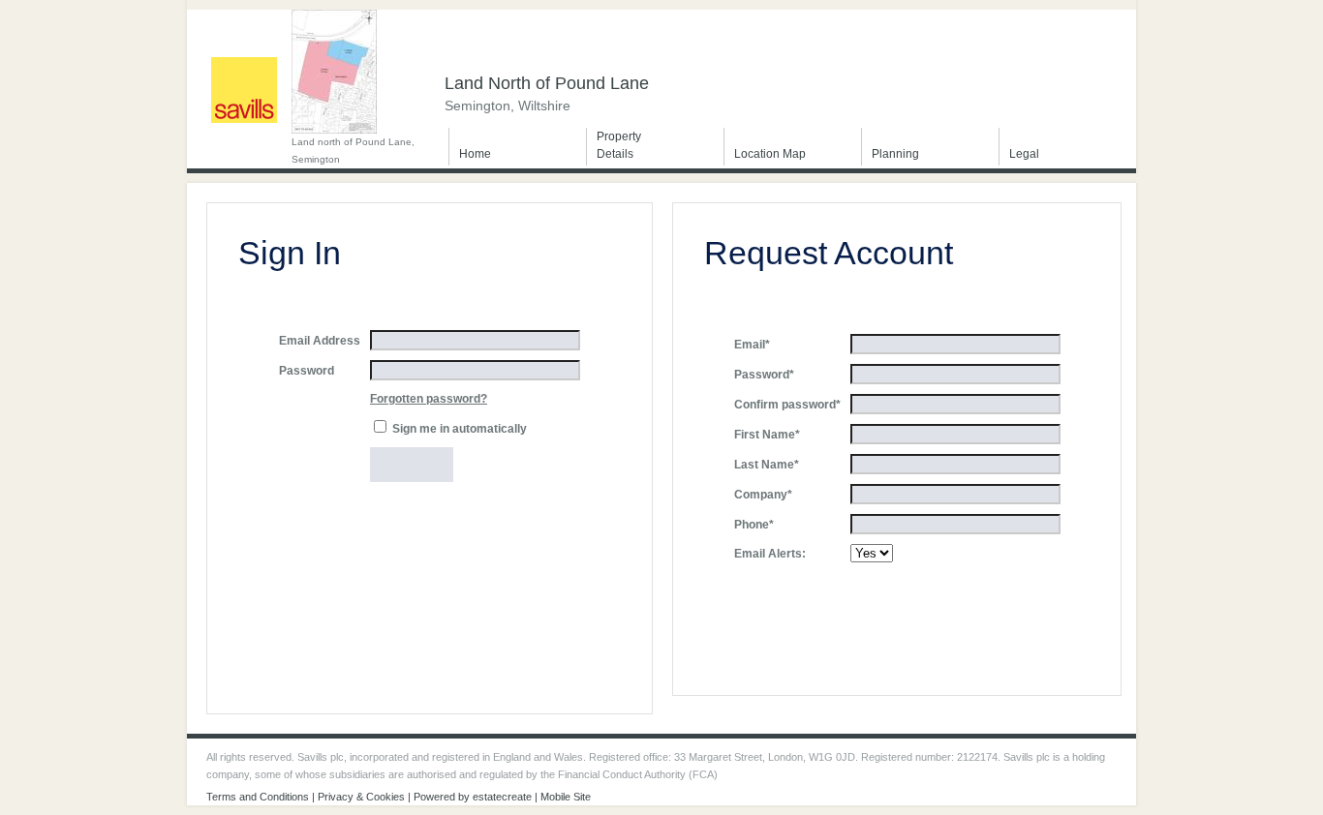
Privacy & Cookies (361, 796)
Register (892, 589)
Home (475, 154)
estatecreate (502, 796)
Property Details (619, 145)
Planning (895, 154)
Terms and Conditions (257, 796)
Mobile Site (565, 796)
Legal (1024, 154)
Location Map (770, 154)
